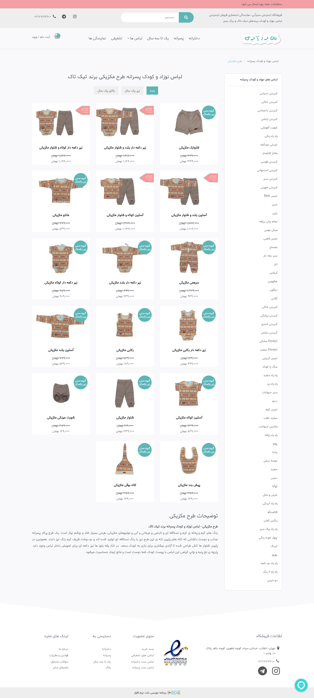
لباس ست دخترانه (142, 661)
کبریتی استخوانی (267, 170)
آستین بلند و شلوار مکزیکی (189, 215)
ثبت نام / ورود (41, 37)
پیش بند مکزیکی (189, 485)
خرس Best (270, 196)
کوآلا (274, 486)
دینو (274, 401)
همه (152, 90)
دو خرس (272, 580)
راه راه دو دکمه (269, 563)
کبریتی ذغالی (269, 102)
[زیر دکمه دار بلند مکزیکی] (125, 257)
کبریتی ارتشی (269, 119)
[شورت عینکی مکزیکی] (61, 392)
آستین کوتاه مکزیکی (189, 417)
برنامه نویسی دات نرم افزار (150, 692)
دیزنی (274, 477)
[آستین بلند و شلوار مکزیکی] (189, 190)
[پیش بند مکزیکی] (189, 460)
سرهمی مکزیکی (189, 282)
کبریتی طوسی (269, 161)
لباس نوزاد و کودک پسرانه (263, 61)
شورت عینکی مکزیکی (61, 417)
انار (275, 264)
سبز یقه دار (270, 255)
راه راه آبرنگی (270, 503)
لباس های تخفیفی (142, 655)
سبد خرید (148, 649)
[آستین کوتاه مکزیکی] (189, 392)
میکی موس (270, 230)
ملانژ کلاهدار (270, 153)
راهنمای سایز (60, 667)
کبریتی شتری (269, 324)
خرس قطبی (270, 238)
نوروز (274, 554)
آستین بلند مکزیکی (60, 350)
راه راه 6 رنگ (270, 571)
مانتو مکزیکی (61, 215)
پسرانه (179, 38)
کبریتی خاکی (269, 307)
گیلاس (273, 272)
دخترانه (194, 38)
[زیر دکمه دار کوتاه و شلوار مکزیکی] (61, 122)
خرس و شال (270, 495)
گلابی (274, 298)
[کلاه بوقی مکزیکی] (125, 460)
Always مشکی (268, 341)
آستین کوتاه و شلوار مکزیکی (125, 215)
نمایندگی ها (97, 38)
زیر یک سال (132, 90)
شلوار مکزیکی (125, 417)
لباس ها (136, 38)
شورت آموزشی (269, 127)
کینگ (274, 546)
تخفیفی (116, 38)
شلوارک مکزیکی (189, 147)
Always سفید (268, 349)
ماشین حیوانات (268, 426)
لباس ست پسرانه (143, 667)
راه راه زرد (272, 383)
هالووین (272, 281)
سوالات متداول (59, 661)
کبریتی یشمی (269, 332)
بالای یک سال (106, 90)
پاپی (274, 213)
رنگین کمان (270, 520)
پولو (275, 443)
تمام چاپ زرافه (268, 221)
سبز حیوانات (269, 392)
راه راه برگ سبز (268, 529)
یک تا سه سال (158, 38)
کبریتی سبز (270, 178)
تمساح (273, 247)
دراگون (273, 289)
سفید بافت (270, 418)
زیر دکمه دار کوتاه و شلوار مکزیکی (60, 147)
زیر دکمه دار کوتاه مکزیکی (60, 282)
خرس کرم (271, 409)
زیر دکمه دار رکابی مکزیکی (189, 350)
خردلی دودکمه (268, 144)
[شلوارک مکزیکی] (189, 122)
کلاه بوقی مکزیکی (125, 485)
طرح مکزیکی (234, 61)
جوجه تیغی (270, 460)
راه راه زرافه (271, 435)
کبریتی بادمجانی (267, 110)
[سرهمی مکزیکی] (189, 257)
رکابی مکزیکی (125, 350)
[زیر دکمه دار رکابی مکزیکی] (189, 325)
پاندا (274, 452)
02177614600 (43, 16)
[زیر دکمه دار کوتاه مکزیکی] (61, 257)
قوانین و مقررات (58, 655)
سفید (274, 469)
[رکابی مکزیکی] (125, 325)
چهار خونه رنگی (268, 537)
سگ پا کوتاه (270, 366)
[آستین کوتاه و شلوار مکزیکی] (125, 190)
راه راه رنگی (271, 136)
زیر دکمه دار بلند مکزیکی (125, 282)
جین (274, 204)
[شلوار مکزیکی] (125, 392)
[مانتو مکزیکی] (61, 190)
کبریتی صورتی (269, 187)
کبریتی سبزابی (268, 93)
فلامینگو (272, 512)
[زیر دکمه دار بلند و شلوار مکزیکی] (125, 122)
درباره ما (63, 649)
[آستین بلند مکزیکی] (61, 325)
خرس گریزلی (269, 358)
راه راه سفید (270, 375)
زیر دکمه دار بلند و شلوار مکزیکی (125, 147)
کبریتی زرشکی (268, 315)
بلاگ (108, 667)
